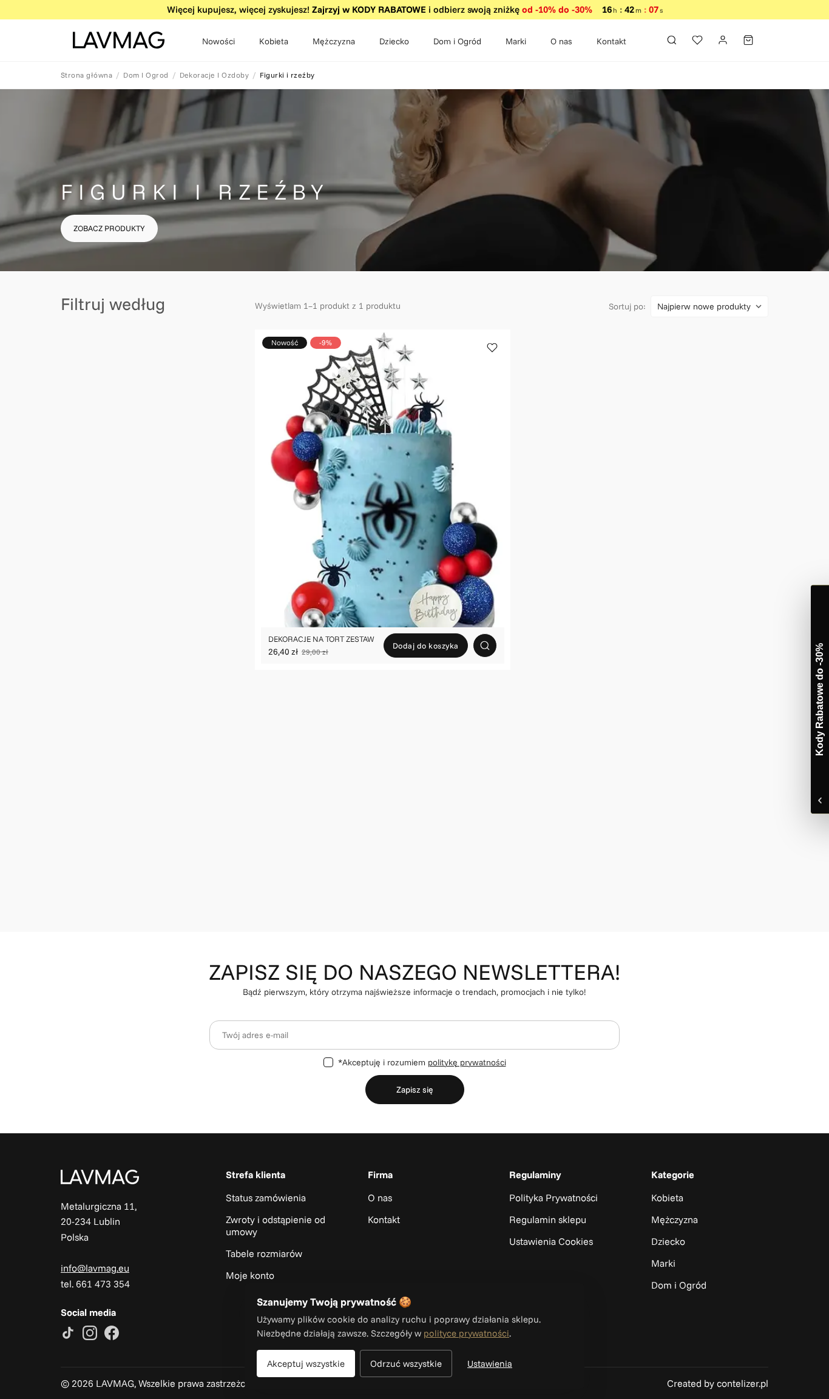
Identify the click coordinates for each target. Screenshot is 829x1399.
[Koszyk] (748, 40)
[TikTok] (68, 1334)
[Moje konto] (723, 40)
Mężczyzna (334, 40)
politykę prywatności (467, 1062)
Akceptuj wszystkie (306, 1363)
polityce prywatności (466, 1333)
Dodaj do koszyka (426, 645)
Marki (516, 40)
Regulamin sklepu (547, 1219)
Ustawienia (489, 1363)
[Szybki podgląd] (485, 645)
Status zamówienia (266, 1198)
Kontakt (611, 40)
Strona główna (86, 74)
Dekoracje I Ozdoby (214, 74)
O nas (561, 40)
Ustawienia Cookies (551, 1241)
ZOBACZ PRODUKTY (109, 228)
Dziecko (394, 40)
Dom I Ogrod (145, 74)
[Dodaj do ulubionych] (492, 348)
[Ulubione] (697, 40)
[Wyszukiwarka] (672, 40)
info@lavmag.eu (95, 1268)
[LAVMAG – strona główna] (118, 40)
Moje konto (250, 1275)
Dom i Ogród (457, 40)
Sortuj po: (627, 306)
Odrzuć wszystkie (406, 1363)
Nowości (218, 40)
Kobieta (273, 40)
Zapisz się (414, 1089)
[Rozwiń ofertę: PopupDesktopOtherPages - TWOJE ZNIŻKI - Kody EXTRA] (820, 699)
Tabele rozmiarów (264, 1253)
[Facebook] (111, 1334)
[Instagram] (90, 1334)
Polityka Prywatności (553, 1198)
